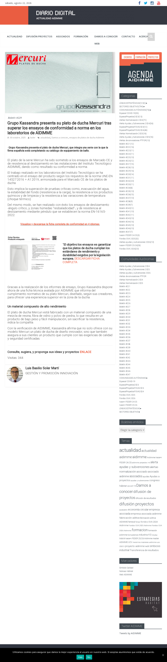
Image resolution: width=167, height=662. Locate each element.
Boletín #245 (126, 225)
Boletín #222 (126, 147)
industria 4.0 (145, 534)
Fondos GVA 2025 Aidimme (140, 525)
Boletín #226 (126, 161)
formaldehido (133, 535)
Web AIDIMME (125, 575)
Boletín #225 (126, 157)
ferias (138, 522)
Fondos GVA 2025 (129, 239)
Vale (80, 657)
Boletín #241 (126, 211)
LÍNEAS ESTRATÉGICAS (132, 103)
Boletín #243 (126, 218)
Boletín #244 (126, 222)
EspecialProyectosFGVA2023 (133, 127)
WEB (97, 43)
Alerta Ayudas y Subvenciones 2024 (136, 123)
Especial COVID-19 (129, 113)
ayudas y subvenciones (140, 481)
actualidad (14, 36)
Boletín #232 (126, 181)
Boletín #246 (126, 228)
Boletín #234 (126, 188)
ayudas (146, 476)
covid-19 (131, 486)
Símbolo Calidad (126, 568)
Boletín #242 (126, 215)
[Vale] (163, 655)
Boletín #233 (126, 184)
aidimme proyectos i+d (141, 463)
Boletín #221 (126, 144)
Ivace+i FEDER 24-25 (129, 235)
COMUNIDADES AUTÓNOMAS (134, 110)
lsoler (32, 137)
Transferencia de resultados (144, 550)
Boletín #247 (126, 232)
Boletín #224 (126, 154)
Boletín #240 (126, 208)
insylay (154, 535)
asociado (142, 471)
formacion (140, 530)
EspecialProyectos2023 (130, 117)
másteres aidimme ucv (150, 542)
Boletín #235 (126, 191)
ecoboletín (123, 510)
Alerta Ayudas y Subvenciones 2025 (136, 137)
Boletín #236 (126, 194)
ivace (122, 538)
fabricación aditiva (129, 517)
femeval (131, 522)
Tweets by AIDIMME (130, 633)
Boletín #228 (126, 167)
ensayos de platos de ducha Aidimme (86, 137)
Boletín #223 (126, 150)
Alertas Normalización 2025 (133, 133)
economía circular (138, 509)
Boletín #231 (126, 178)
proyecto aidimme (134, 546)
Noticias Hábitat (126, 571)
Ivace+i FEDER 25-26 (130, 245)
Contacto (128, 36)
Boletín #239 (126, 205)
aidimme (139, 457)
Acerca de (145, 36)
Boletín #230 (126, 174)
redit (147, 546)
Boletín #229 (15, 117)
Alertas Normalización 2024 (133, 120)
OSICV (122, 546)
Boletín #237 (126, 198)
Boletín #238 (126, 201)
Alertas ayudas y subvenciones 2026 (136, 242)
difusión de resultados (146, 498)
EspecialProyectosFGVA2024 (133, 130)
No (89, 657)
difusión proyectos (39, 36)
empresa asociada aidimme (146, 513)
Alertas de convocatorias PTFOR (134, 140)
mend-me (137, 542)
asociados (63, 36)
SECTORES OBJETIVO (131, 106)
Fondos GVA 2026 (129, 249)
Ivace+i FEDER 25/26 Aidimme (138, 538)
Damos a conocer (106, 36)
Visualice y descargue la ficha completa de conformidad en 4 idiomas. (60, 224)
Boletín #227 (126, 164)
